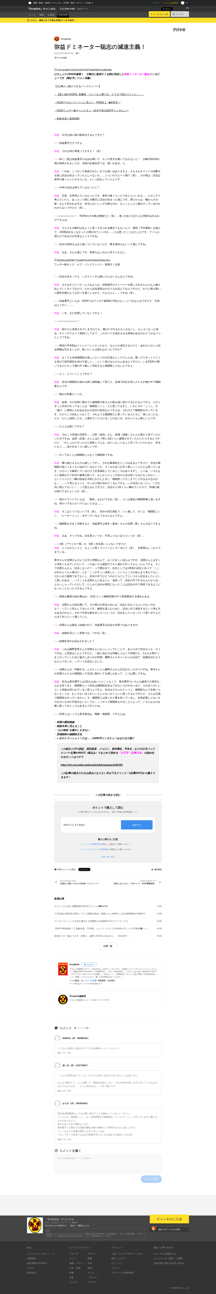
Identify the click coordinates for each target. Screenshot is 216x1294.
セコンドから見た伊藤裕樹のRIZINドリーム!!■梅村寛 (81, 906)
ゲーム (91, 1272)
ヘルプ (30, 1267)
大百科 (66, 3)
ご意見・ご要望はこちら (79, 1226)
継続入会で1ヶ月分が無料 (169, 1229)
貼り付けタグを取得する (55, 1226)
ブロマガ (63, 15)
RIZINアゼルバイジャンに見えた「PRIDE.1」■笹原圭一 (87, 102)
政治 (90, 1267)
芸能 (90, 1258)
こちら (135, 812)
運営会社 (31, 1272)
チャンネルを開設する (165, 1253)
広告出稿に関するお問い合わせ (169, 1263)
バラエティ (93, 1277)
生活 (90, 1263)
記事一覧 (108, 946)
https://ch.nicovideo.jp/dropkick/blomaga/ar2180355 (92, 765)
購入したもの (118, 1258)
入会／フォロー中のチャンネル (126, 1253)
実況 (72, 3)
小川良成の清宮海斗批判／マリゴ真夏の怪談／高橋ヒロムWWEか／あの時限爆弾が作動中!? (99, 914)
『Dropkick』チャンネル (41, 8)
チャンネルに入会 (159, 14)
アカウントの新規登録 (122, 1272)
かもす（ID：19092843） (75, 1103)
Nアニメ (79, 3)
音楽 (71, 1277)
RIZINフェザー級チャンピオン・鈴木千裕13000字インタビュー (91, 110)
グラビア (92, 1282)
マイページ (116, 1263)
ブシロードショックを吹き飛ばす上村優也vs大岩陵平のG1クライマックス (91, 921)
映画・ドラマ (76, 1263)
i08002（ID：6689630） (76, 1038)
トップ (32, 15)
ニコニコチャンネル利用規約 (96, 849)
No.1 (59, 1053)
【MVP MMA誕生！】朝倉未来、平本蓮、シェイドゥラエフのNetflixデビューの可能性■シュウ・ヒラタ (101, 928)
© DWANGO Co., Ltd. (179, 1288)
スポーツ (81, 9)
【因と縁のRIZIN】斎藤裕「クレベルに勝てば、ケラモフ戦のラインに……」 (99, 94)
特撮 (71, 1272)
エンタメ (73, 1282)
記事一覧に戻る (108, 857)
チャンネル (57, 3)
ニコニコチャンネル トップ (40, 1253)
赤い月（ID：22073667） (75, 1065)
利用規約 (31, 1258)
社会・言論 (74, 1267)
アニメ (72, 1258)
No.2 (60, 1091)
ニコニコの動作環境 (92, 844)
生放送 (47, 3)
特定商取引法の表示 (37, 1263)
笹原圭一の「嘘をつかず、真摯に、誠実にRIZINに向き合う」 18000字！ (91, 936)
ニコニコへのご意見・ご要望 (168, 1258)
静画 (41, 3)
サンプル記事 (91, 980)
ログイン (156, 3)
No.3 (60, 1139)
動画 (35, 3)
